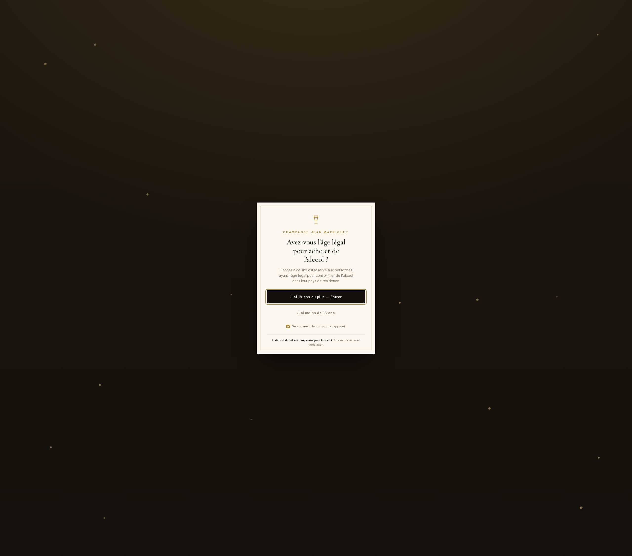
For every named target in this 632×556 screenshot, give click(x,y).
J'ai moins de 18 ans (316, 313)
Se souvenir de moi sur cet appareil (319, 326)
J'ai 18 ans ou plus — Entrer (316, 297)
